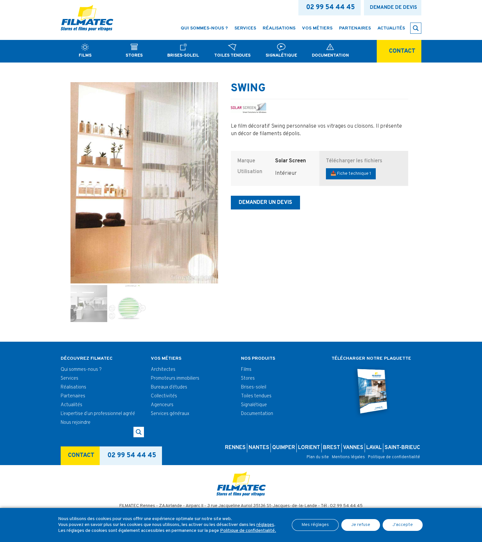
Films (246, 370)
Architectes (163, 370)
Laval (374, 447)
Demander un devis (265, 202)
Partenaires (73, 396)
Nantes (259, 447)
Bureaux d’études (169, 387)
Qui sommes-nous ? (81, 370)
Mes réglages (315, 525)
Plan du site (318, 457)
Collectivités (164, 396)
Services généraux (170, 414)
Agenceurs (162, 405)
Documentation (257, 414)
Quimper (283, 447)
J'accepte (402, 525)
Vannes (353, 447)
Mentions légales (348, 457)
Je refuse (360, 525)
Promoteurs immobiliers (175, 378)
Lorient (309, 447)
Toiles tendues (256, 396)
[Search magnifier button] (416, 28)
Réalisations (73, 387)
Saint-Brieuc (402, 447)
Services (69, 378)
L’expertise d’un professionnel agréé (98, 414)
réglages (265, 525)
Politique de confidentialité (394, 457)
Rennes (235, 447)
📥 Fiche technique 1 (351, 173)
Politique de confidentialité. (248, 530)
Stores (248, 378)
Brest (331, 447)
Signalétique (254, 405)
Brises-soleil (253, 387)
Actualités (71, 405)
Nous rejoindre (75, 423)
